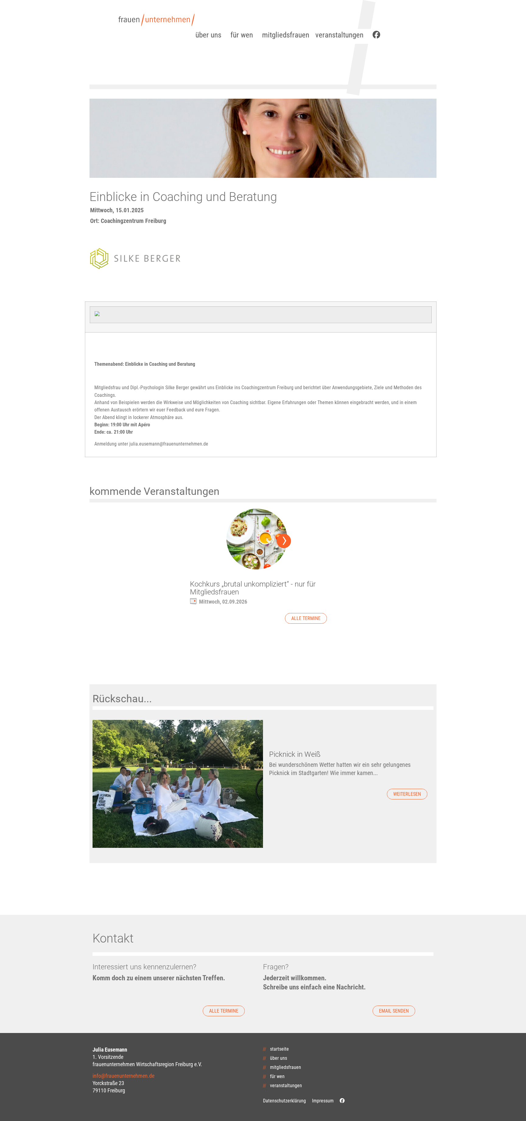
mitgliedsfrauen (285, 34)
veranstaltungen (339, 34)
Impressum (323, 1101)
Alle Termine (306, 618)
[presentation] (284, 541)
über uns (208, 34)
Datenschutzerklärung (284, 1101)
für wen (241, 34)
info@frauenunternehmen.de (123, 1076)
